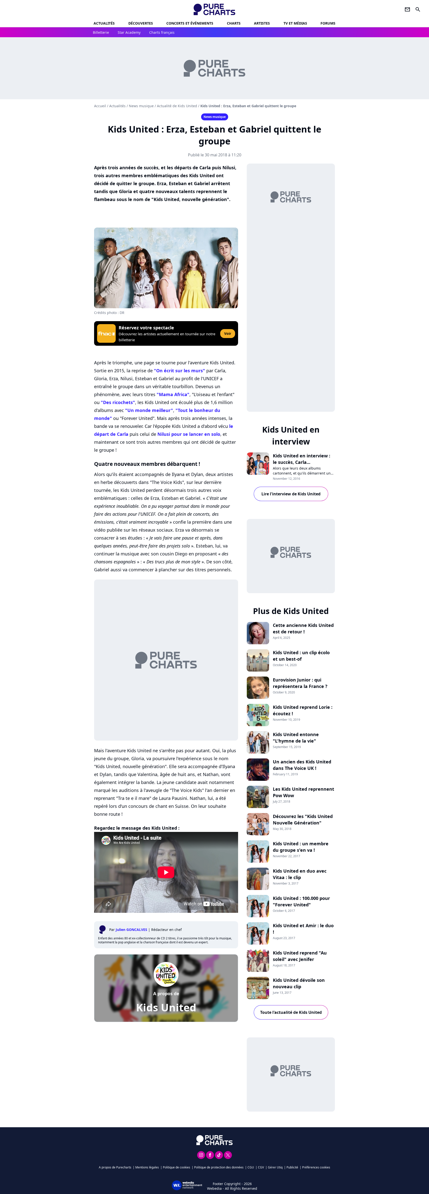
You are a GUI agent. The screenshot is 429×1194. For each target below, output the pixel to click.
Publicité (292, 1167)
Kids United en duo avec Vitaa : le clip (299, 874)
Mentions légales (147, 1167)
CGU (251, 1167)
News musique (141, 105)
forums (328, 23)
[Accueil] (215, 9)
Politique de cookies (176, 1167)
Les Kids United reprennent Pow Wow (303, 792)
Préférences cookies (316, 1167)
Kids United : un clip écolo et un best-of (301, 655)
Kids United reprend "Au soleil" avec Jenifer (300, 956)
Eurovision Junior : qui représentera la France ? (300, 683)
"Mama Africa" (173, 394)
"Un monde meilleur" (149, 410)
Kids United (166, 1007)
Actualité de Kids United (177, 105)
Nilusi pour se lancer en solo (188, 434)
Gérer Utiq (275, 1167)
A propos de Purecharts (115, 1167)
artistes (262, 23)
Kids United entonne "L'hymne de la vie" (296, 737)
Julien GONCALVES (131, 929)
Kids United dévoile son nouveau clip (299, 983)
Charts (234, 23)
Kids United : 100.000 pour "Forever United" (301, 901)
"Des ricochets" (118, 402)
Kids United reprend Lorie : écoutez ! (302, 710)
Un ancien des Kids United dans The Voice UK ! (302, 765)
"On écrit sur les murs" (179, 371)
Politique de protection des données (219, 1167)
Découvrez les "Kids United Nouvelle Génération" (303, 819)
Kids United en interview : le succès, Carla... (301, 459)
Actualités (104, 23)
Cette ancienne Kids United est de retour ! (303, 628)
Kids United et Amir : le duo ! (303, 928)
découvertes (140, 23)
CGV (261, 1167)
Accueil (100, 105)
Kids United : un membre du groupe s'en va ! (300, 847)
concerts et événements (189, 23)
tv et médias (295, 23)
